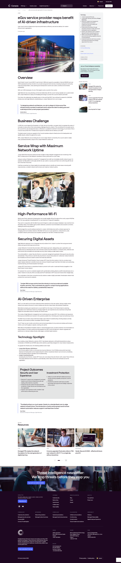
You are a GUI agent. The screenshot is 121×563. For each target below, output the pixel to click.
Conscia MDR (21, 519)
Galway (71, 530)
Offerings (55, 495)
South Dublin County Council (87, 53)
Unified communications (76, 514)
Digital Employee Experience (94, 519)
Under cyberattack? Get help (25, 549)
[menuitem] (60, 498)
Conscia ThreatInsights (23, 521)
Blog (71, 497)
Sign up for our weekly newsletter (36, 482)
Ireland (101, 1)
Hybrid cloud (56, 502)
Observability (56, 506)
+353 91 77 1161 (73, 538)
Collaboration (56, 504)
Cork (88, 530)
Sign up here (85, 75)
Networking (87, 48)
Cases (24, 9)
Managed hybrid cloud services (60, 517)
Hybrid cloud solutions (58, 514)
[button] (66, 460)
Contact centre (73, 519)
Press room (101, 5)
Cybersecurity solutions (23, 514)
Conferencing (73, 517)
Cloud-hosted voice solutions (77, 521)
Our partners (90, 497)
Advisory (89, 514)
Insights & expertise (74, 495)
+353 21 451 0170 (91, 537)
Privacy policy (82, 558)
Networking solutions (40, 514)
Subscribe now (22, 501)
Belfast (54, 543)
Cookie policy (91, 558)
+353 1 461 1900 (56, 537)
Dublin (54, 530)
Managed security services (24, 517)
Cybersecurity (56, 497)
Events (71, 502)
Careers (85, 5)
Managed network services (41, 517)
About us (91, 5)
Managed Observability (92, 517)
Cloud (83, 48)
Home (19, 9)
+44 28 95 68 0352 (57, 550)
